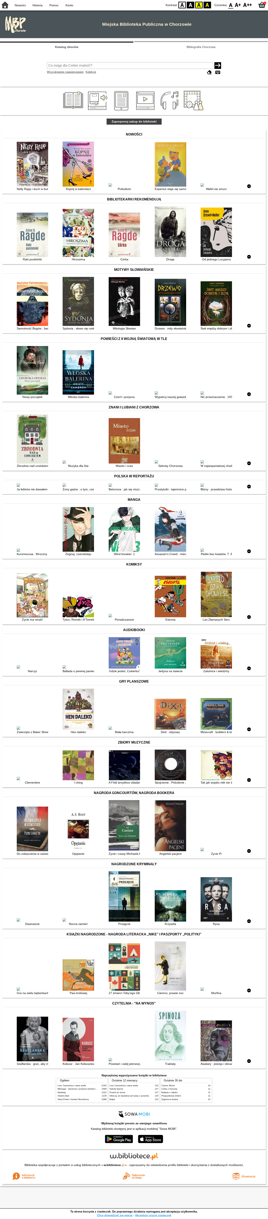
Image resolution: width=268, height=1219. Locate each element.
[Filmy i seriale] (146, 110)
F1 (238, 4)
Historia (37, 5)
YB (199, 4)
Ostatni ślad (63, 1096)
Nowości (20, 5)
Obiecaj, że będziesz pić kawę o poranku (129, 1096)
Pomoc (54, 5)
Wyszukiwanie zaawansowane (65, 72)
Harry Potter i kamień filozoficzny (73, 1099)
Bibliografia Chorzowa (201, 47)
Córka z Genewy (169, 1089)
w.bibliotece (114, 1165)
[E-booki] (122, 110)
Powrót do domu (117, 1092)
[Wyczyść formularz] (209, 72)
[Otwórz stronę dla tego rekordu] (33, 164)
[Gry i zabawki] (194, 110)
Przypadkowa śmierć (171, 1096)
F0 (231, 4)
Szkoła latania (116, 1089)
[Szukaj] (217, 65)
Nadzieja (62, 1092)
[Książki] (74, 110)
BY (207, 4)
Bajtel (112, 1099)
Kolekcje (91, 72)
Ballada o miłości (169, 1092)
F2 (248, 4)
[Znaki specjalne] (217, 72)
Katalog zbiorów (66, 47)
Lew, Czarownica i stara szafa (72, 1085)
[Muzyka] (170, 110)
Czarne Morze (168, 1085)
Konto (69, 5)
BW (190, 4)
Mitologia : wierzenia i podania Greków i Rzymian (81, 1089)
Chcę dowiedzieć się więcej (115, 1215)
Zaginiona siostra (169, 1099)
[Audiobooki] (98, 110)
